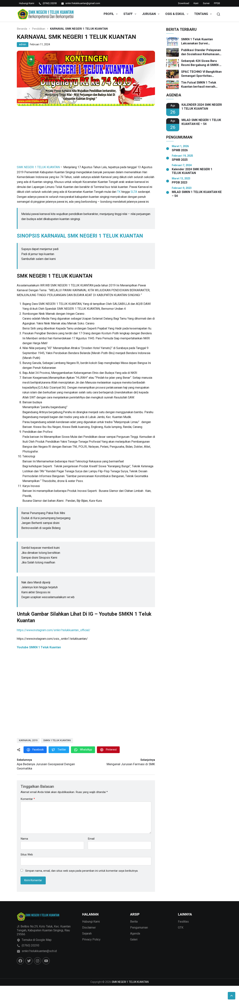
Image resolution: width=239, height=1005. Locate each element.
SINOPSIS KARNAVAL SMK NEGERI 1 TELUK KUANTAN (80, 236)
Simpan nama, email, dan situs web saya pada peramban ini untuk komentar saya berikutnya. (81, 871)
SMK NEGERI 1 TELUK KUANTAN (38, 167)
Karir (196, 3)
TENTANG (201, 14)
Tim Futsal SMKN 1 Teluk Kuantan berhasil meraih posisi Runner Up (198, 85)
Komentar (28, 799)
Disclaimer (89, 927)
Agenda (135, 933)
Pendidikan (38, 28)
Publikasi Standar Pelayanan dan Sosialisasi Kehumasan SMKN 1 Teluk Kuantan (201, 52)
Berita (134, 921)
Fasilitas (183, 921)
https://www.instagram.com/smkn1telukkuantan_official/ (53, 630)
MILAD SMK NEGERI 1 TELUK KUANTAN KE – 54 (201, 122)
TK (119, 192)
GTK (180, 927)
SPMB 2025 (180, 160)
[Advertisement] (86, 137)
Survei (206, 3)
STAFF (128, 14)
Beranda (22, 28)
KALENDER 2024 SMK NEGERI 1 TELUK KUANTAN (201, 107)
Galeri (133, 939)
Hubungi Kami (91, 921)
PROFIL (109, 14)
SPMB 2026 (180, 150)
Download (183, 3)
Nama (24, 838)
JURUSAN (149, 14)
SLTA (134, 192)
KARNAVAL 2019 (28, 740)
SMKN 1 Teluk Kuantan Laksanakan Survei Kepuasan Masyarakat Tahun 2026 (201, 41)
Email (91, 838)
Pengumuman (139, 927)
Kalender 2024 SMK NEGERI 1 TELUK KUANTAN (192, 171)
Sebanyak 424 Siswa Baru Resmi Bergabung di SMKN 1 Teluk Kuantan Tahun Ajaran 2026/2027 (201, 63)
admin (22, 44)
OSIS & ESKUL (175, 14)
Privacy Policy (91, 939)
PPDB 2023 (179, 183)
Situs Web (27, 854)
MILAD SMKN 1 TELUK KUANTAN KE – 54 (197, 194)
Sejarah (87, 933)
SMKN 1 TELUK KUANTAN (57, 740)
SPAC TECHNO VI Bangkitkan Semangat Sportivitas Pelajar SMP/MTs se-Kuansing (201, 74)
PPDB (217, 3)
